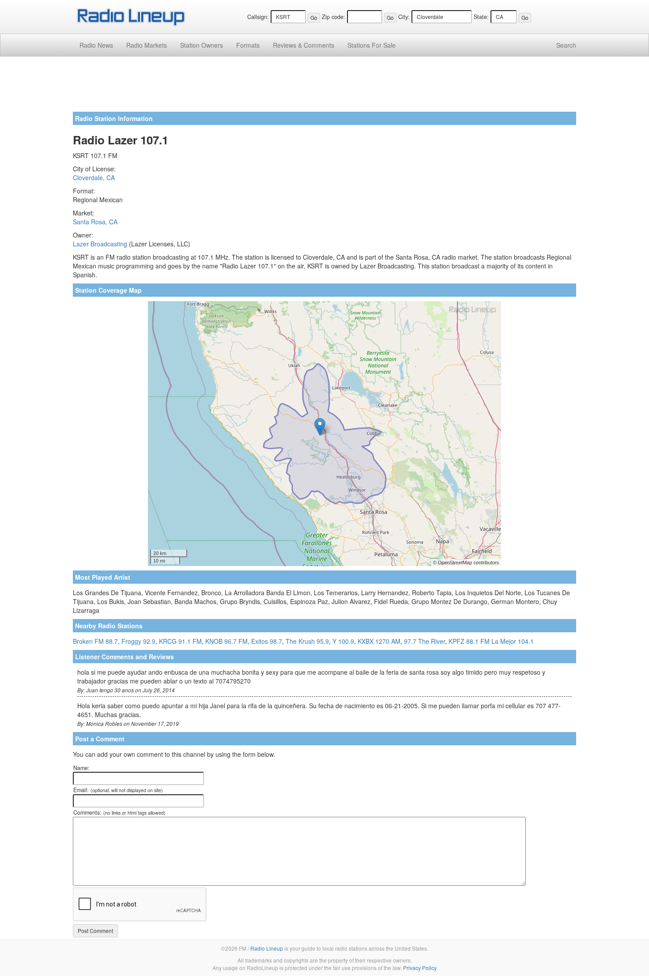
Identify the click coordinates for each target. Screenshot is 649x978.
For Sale (371, 45)
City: (404, 17)
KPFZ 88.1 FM (469, 641)
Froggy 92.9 (138, 641)
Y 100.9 (343, 641)
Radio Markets (146, 45)
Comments (303, 45)
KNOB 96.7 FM (226, 641)
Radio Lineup (266, 948)
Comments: (119, 812)
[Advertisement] (324, 87)
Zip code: (333, 17)
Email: (118, 790)
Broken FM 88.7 (95, 641)
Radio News (96, 45)
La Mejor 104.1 (512, 641)
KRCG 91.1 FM (180, 641)
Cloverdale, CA (94, 177)
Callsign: (258, 17)
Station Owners (201, 45)
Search (566, 45)
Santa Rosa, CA (95, 221)
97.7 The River (424, 641)
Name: (81, 768)
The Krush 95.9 (307, 641)
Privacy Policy (420, 967)
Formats (248, 45)
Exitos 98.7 (266, 641)
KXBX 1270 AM (379, 641)
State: (481, 17)
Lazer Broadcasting (100, 243)
